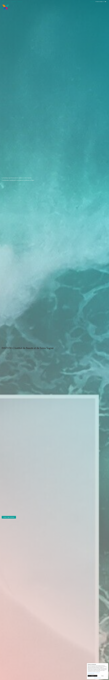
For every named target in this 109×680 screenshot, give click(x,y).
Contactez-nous (19, 1)
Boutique (3, 1)
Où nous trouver (13, 1)
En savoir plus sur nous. (91, 673)
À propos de (8, 1)
